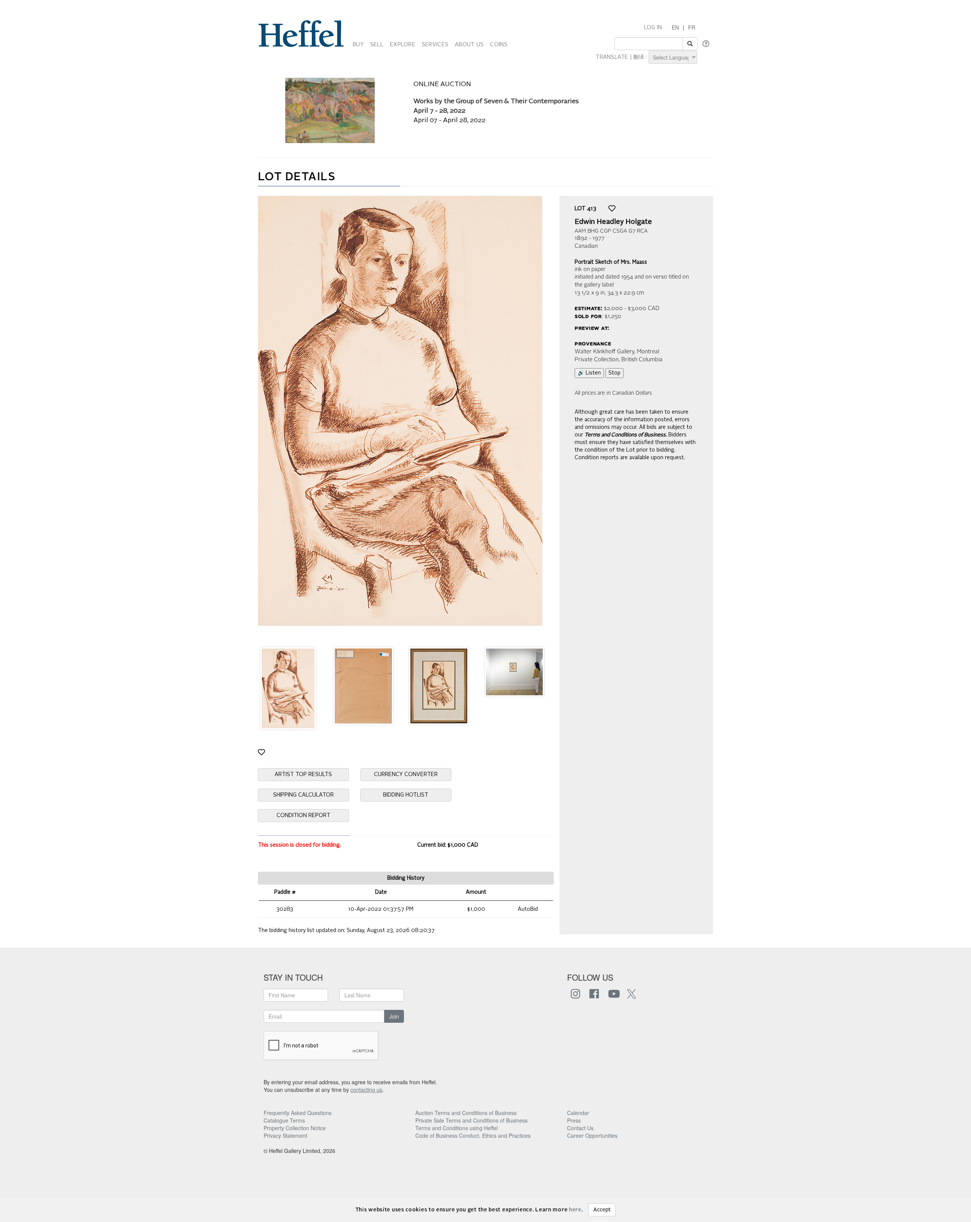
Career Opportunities (592, 1135)
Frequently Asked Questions (298, 1112)
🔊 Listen (589, 373)
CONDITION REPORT (303, 815)
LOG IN (653, 27)
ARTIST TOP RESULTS (303, 774)
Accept (602, 1210)
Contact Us (580, 1128)
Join (394, 1016)
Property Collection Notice (295, 1128)
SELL (376, 44)
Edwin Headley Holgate (613, 222)
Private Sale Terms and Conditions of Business (471, 1120)
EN (675, 27)
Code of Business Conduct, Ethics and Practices (473, 1135)
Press (574, 1120)
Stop (614, 373)
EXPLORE (402, 44)
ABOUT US (469, 44)
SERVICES (435, 44)
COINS (498, 44)
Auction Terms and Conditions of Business (466, 1112)
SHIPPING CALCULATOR (303, 795)
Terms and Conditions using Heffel (456, 1128)
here (575, 1210)
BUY (358, 44)
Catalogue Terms (284, 1120)
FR (691, 27)
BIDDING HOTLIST (405, 795)
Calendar (578, 1112)
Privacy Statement (285, 1135)
